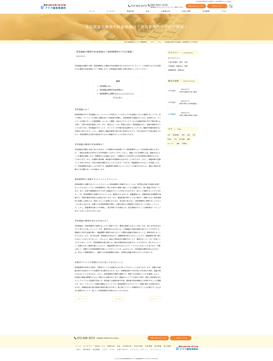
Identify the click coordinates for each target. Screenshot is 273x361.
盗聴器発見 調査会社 (176, 70)
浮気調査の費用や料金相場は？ (111, 90)
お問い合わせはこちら (196, 6)
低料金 (169, 139)
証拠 (188, 135)
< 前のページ (80, 299)
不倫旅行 (184, 143)
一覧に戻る (118, 299)
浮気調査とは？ (105, 86)
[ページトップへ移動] (197, 338)
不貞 (175, 139)
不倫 (193, 135)
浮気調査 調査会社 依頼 (178, 66)
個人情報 (181, 139)
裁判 (183, 135)
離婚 (188, 139)
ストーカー (170, 143)
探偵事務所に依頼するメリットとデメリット (116, 94)
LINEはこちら (217, 6)
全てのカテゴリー (174, 58)
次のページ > (155, 299)
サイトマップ (155, 349)
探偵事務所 (176, 135)
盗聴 (178, 143)
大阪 (168, 135)
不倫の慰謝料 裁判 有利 (178, 62)
